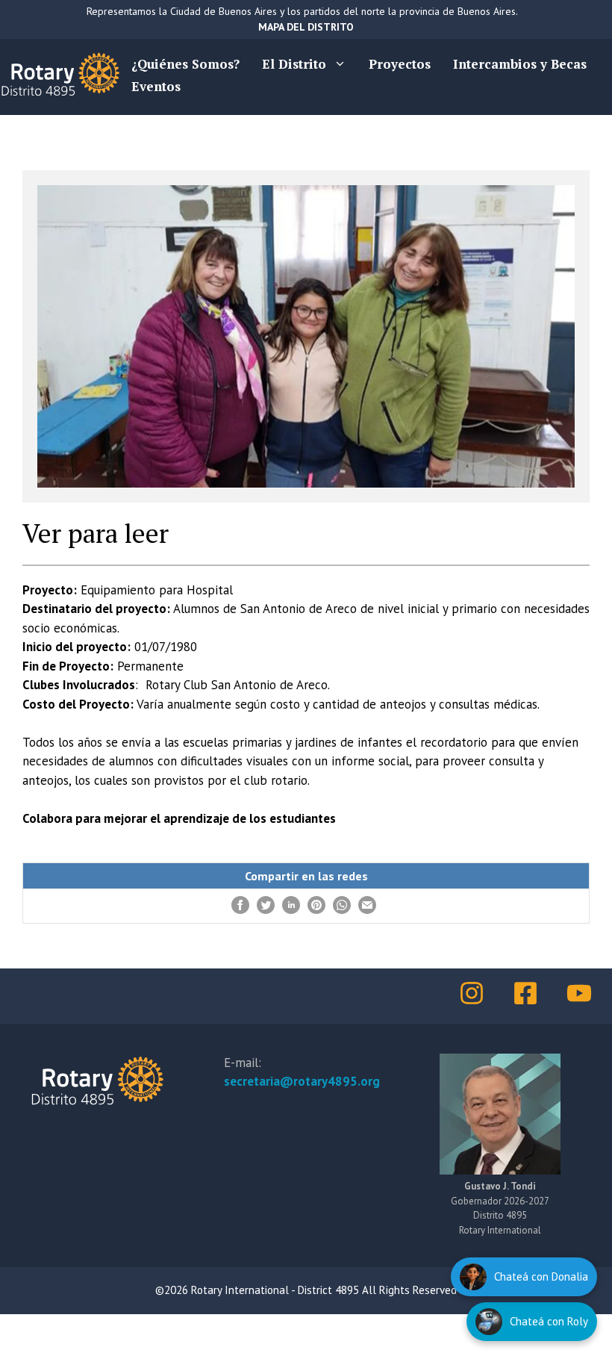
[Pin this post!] (316, 909)
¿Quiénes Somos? (185, 63)
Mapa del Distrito (306, 27)
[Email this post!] (367, 909)
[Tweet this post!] (266, 909)
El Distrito (294, 63)
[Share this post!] (240, 909)
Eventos (156, 86)
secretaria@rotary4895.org (302, 1081)
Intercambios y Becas (520, 63)
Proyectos (400, 63)
